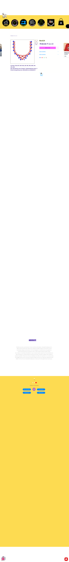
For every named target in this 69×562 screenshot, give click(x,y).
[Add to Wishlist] (57, 48)
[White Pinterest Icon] (34, 382)
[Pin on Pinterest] (42, 57)
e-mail (18, 357)
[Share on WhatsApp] (44, 57)
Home (12, 35)
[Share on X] (46, 57)
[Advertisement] (32, 7)
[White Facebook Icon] (32, 382)
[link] (41, 74)
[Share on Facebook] (40, 57)
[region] (5, 17)
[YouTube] (36, 382)
